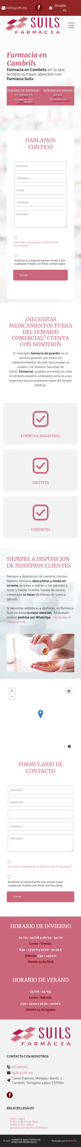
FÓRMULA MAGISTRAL (40, 436)
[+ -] (40, 718)
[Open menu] (71, 25)
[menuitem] (17, 1118)
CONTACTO (40, 529)
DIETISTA (40, 482)
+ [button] (12, 691)
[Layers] (69, 691)
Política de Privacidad (55, 866)
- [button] (12, 696)
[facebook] (38, 8)
